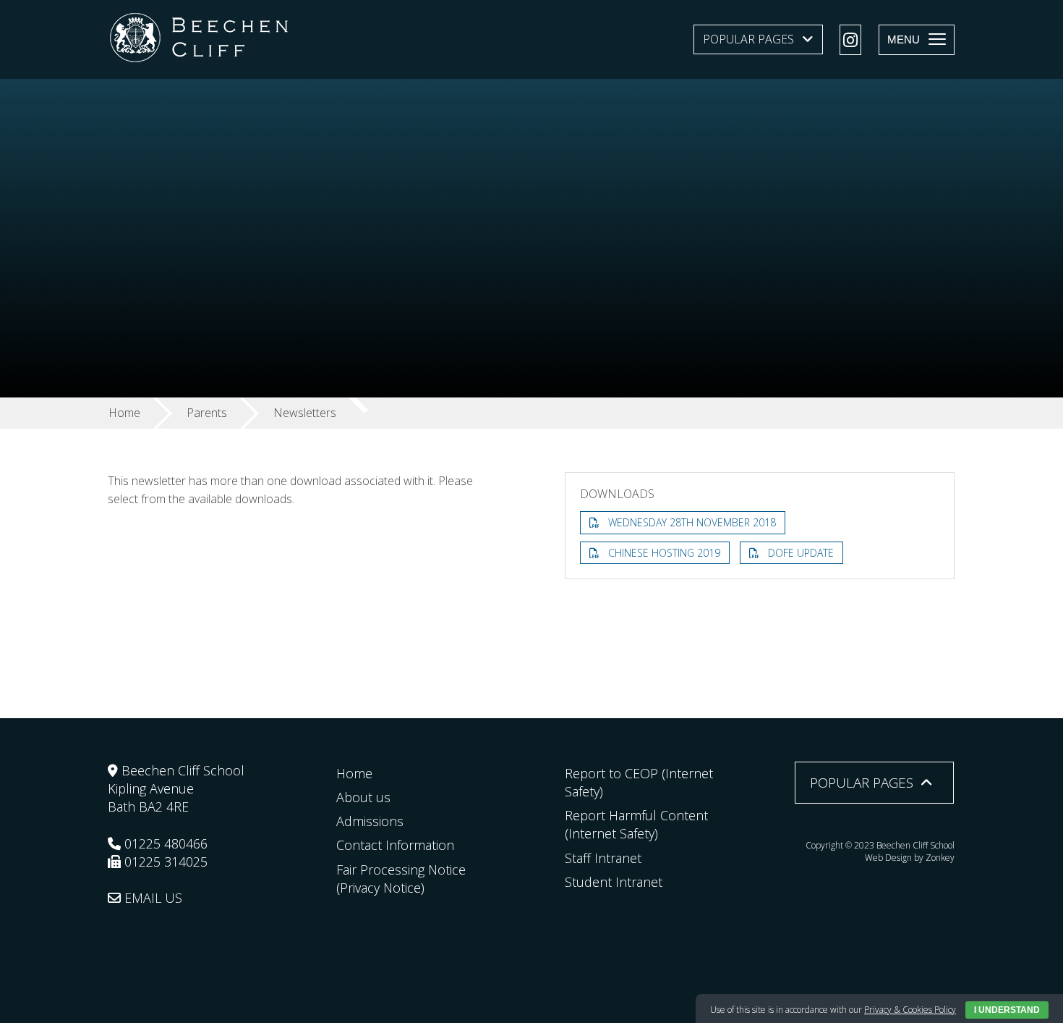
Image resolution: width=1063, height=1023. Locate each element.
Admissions (370, 821)
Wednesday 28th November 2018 (692, 522)
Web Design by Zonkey (910, 857)
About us (363, 797)
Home (354, 773)
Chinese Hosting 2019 (664, 553)
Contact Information (395, 845)
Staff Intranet (603, 858)
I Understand (1007, 1010)
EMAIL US (151, 897)
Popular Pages (748, 39)
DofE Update (801, 553)
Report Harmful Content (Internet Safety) (636, 824)
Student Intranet (613, 882)
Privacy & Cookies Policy (910, 1009)
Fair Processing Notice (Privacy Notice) (401, 878)
